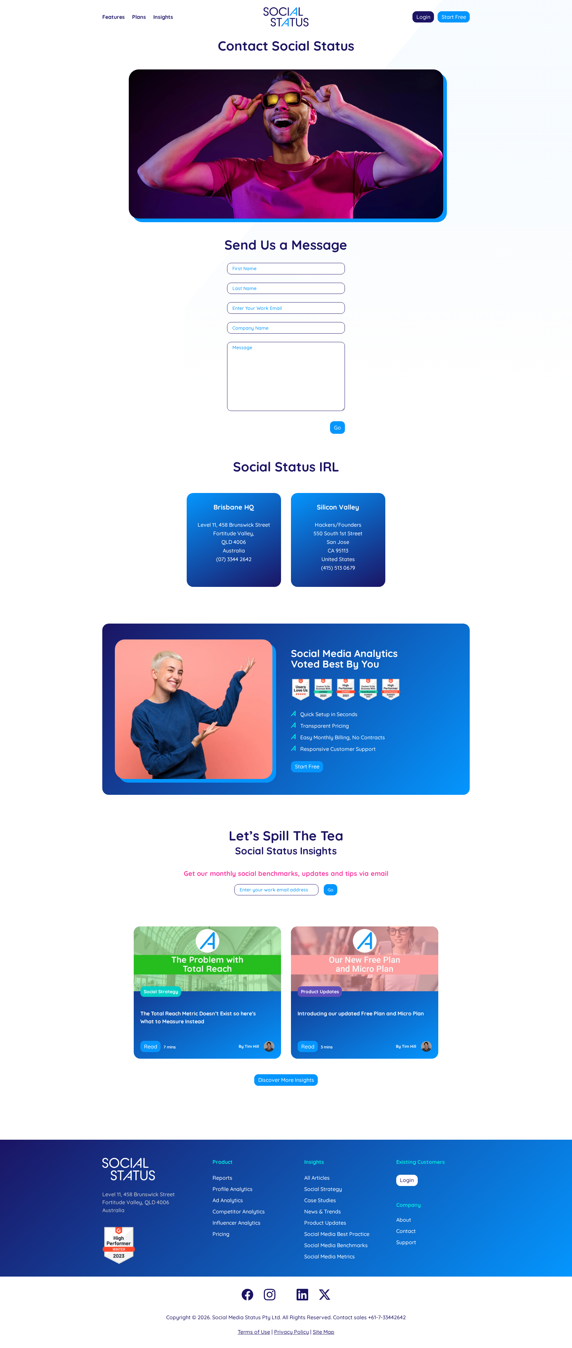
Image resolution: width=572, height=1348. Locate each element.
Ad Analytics (228, 1200)
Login (423, 17)
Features (113, 17)
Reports (222, 1177)
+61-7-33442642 (387, 1317)
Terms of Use (254, 1331)
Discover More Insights (286, 1080)
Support (406, 1242)
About (403, 1219)
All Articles (317, 1177)
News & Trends (322, 1211)
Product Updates (320, 992)
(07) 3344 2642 (234, 559)
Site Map (323, 1331)
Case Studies (320, 1200)
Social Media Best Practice (336, 1234)
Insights (163, 17)
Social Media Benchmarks (336, 1245)
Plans (139, 17)
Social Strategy (161, 992)
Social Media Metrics (329, 1256)
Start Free (454, 17)
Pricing (221, 1234)
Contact (406, 1231)
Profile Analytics (233, 1189)
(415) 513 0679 (338, 567)
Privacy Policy (291, 1331)
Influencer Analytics (237, 1222)
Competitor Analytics (239, 1211)
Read (150, 1046)
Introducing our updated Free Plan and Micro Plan (361, 1013)
